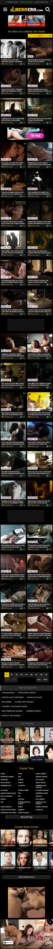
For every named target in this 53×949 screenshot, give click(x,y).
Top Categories (27, 687)
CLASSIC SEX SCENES (24, 702)
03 (17, 675)
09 (46, 675)
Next (45, 679)
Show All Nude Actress (26, 877)
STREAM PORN (8, 693)
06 (31, 675)
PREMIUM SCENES (26, 2)
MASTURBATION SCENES (12, 711)
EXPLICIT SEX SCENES (11, 716)
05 (26, 675)
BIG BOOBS (6, 702)
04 (21, 675)
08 (41, 675)
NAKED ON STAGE (34, 697)
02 (12, 675)
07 (36, 675)
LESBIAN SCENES (33, 711)
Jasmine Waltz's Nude (41, 2)
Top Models (27, 723)
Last (39, 679)
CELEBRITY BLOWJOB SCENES (14, 706)
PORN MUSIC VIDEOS (27, 693)
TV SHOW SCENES (12, 2)
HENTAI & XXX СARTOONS (13, 697)
